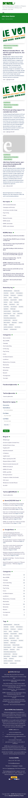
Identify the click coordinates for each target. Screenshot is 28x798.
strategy (5, 324)
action (15, 736)
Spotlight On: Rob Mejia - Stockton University (13, 558)
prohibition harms (7, 320)
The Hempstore (11, 768)
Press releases (8, 47)
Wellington (6, 329)
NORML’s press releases (8, 226)
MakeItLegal (12, 308)
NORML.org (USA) (7, 472)
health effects (12, 304)
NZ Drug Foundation (7, 474)
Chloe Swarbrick (19, 293)
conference (20, 295)
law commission (14, 306)
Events (4, 215)
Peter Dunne (12, 315)
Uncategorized (6, 375)
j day (18, 304)
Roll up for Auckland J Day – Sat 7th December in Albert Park (12, 258)
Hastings (5, 304)
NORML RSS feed (15, 672)
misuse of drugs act (7, 313)
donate (8, 771)
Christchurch (13, 295)
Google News (9, 529)
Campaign (5, 343)
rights (20, 740)
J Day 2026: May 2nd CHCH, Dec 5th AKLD (13, 235)
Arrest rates (6, 293)
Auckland (12, 293)
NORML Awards (6, 220)
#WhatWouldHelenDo (8, 290)
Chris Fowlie (6, 295)
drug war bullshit (13, 299)
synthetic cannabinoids (8, 327)
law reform (21, 306)
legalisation (6, 308)
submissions (11, 324)
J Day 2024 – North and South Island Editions (12, 280)
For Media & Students (8, 356)
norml (14, 313)
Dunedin (20, 299)
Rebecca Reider (7, 322)
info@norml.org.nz (15, 763)
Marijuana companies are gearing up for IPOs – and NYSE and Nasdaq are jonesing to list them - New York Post (14, 554)
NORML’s (13, 264)
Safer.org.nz (6, 480)
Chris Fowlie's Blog (7, 346)
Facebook (15, 766)
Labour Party (6, 306)
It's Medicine (6, 453)
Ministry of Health (16, 311)
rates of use (15, 320)
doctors (5, 297)
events (11, 302)
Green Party (16, 302)
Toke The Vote (17, 327)
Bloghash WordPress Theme (16, 795)
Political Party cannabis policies (10, 318)
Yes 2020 (5, 485)
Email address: (6, 407)
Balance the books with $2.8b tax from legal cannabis (13, 269)
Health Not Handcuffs (8, 450)
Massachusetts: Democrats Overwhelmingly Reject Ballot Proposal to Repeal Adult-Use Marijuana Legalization (13, 517)
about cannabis (20, 734)
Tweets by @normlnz (8, 396)
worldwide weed (13, 329)
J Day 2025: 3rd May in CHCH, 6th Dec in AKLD (13, 249)
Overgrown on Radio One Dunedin (11, 477)
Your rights (5, 378)
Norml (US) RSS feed (12, 500)
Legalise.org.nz (6, 456)
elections (5, 302)
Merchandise (6, 364)
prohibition (15, 743)
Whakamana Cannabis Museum (10, 482)
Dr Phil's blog (6, 348)
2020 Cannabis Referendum (9, 204)
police (18, 315)
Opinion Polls (19, 313)
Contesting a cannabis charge (10, 210)
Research (5, 372)
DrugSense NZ (6, 447)
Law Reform (7, 102)
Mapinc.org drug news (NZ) (9, 458)
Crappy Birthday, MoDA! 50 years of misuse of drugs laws (14, 239)
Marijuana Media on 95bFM (9, 461)
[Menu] (3, 12)
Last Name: (6, 418)
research (20, 322)
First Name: (6, 413)
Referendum (14, 322)
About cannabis (6, 338)
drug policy (16, 297)
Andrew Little (16, 290)
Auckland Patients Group (9, 445)
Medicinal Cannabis (7, 218)
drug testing (6, 299)
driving (10, 297)
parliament (6, 315)
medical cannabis (7, 311)
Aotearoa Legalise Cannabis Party (11, 442)
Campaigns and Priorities (9, 207)
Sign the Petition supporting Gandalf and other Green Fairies (13, 244)
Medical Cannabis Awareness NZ (10, 464)
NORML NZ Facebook (8, 466)
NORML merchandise (7, 223)
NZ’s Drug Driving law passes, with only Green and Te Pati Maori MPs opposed (13, 254)
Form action (6, 405)
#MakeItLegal (6, 439)
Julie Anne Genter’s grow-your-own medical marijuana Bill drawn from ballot (13, 164)
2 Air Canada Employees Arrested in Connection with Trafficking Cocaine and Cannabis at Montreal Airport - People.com (13, 534)
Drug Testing (6, 212)
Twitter (20, 766)
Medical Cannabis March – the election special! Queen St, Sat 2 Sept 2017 (13, 52)
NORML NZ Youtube (7, 469)
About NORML (6, 340)
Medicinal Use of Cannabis (11, 45)
